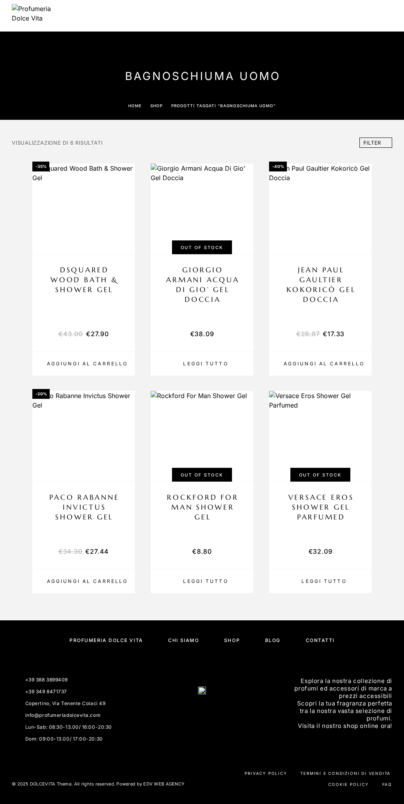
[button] (83, 364)
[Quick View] (125, 229)
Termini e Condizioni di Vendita (345, 773)
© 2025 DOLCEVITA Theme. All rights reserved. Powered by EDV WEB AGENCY (98, 784)
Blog (273, 640)
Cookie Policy (348, 784)
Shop (156, 105)
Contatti (320, 640)
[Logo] (31, 16)
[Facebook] (192, 712)
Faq (387, 784)
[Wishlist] (125, 243)
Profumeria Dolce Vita (106, 640)
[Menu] (384, 16)
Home (135, 105)
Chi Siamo (183, 640)
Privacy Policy (266, 773)
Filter (372, 143)
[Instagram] (211, 712)
